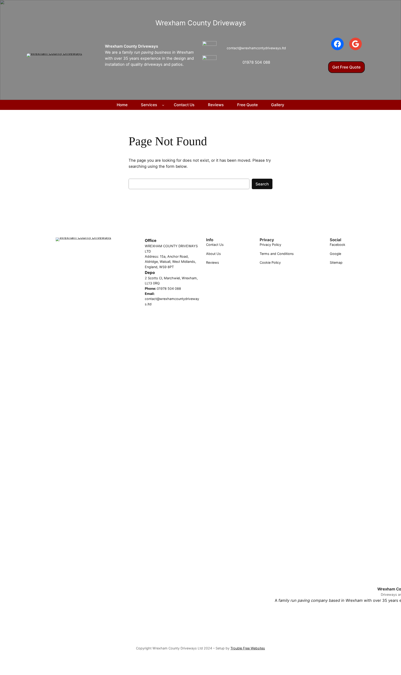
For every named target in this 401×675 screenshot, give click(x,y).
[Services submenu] (163, 105)
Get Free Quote (346, 67)
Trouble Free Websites (247, 648)
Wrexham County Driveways (131, 46)
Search (262, 184)
